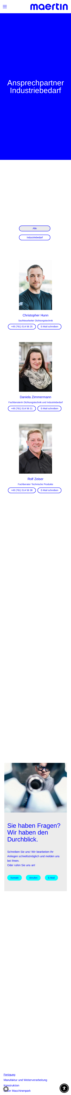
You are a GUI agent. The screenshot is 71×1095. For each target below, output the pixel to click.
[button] (4, 7)
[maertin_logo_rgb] (49, 6)
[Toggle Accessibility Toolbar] (64, 1088)
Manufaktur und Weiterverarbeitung (25, 1080)
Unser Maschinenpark (17, 1090)
